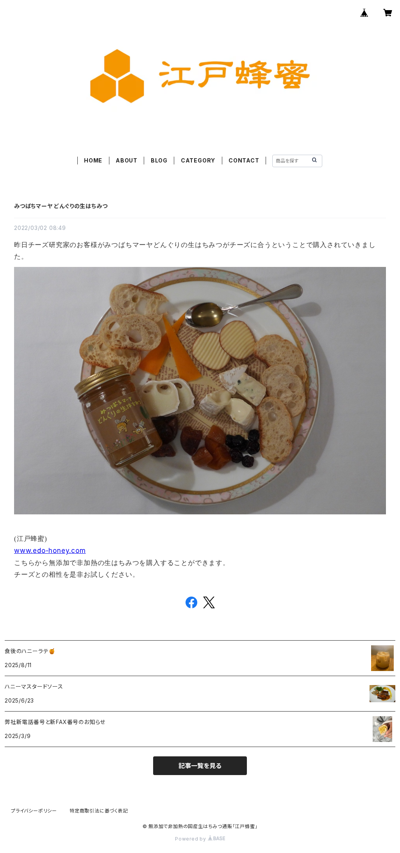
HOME (93, 160)
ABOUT (127, 160)
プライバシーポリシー (34, 811)
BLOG (159, 160)
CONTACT (244, 160)
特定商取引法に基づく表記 (99, 811)
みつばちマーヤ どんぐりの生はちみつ (60, 206)
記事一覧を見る (200, 766)
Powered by (191, 839)
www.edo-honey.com (50, 551)
